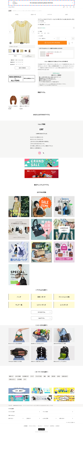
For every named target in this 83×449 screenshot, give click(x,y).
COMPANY (57, 425)
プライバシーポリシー (32, 425)
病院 (48, 376)
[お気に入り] (70, 7)
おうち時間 (19, 379)
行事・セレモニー (12, 379)
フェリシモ (10, 405)
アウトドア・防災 (39, 376)
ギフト (25, 379)
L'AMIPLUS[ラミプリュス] (17, 405)
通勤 (45, 376)
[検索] (67, 7)
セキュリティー (40, 425)
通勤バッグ (11, 376)
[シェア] (72, 43)
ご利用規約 (25, 425)
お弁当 (58, 376)
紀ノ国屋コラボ (25, 376)
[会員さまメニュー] (64, 7)
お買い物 (53, 376)
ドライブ (32, 376)
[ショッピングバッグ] (73, 7)
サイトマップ (46, 425)
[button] (33, 31)
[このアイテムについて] (74, 28)
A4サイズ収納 (17, 376)
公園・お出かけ (64, 376)
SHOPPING (52, 425)
